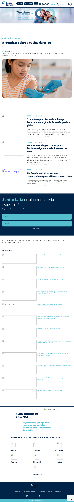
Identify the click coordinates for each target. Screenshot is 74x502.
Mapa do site (16, 491)
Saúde (5, 38)
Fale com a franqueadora (30, 491)
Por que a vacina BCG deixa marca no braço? (50, 267)
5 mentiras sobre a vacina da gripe (26, 43)
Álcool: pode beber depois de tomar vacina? (50, 279)
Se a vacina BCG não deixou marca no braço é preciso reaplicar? (53, 379)
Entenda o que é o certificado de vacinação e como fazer (54, 365)
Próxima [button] (23, 30)
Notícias (31, 116)
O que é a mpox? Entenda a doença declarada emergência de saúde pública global (48, 122)
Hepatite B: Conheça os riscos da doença (49, 390)
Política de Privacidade (46, 491)
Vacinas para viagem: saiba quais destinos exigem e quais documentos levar (47, 148)
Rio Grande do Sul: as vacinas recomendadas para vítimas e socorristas (49, 175)
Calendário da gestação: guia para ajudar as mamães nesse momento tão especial (53, 317)
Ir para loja (58, 491)
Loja (20, 3)
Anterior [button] (8, 30)
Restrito (29, 3)
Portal (53, 4)
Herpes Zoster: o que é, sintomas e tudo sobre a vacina (53, 255)
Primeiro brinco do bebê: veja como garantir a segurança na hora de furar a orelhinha (54, 342)
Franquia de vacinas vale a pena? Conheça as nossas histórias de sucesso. (53, 354)
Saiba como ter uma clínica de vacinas (48, 329)
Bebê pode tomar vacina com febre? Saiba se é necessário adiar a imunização (51, 305)
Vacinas (17, 38)
